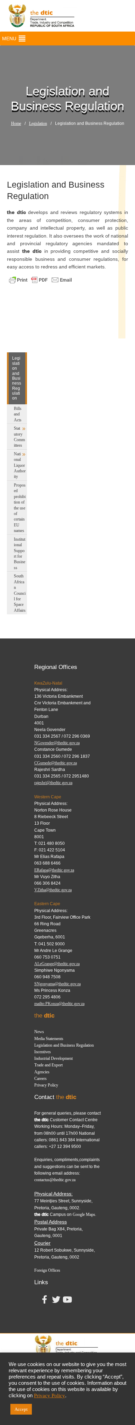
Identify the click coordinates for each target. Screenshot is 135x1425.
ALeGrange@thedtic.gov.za (57, 963)
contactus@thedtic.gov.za (54, 1179)
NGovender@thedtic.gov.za (57, 742)
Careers (40, 1078)
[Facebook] (44, 1301)
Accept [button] (21, 1409)
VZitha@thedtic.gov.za (53, 889)
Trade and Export (48, 1065)
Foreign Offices (47, 1270)
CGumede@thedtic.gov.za (55, 763)
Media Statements (48, 1038)
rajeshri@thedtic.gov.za (53, 782)
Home (16, 123)
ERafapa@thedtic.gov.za (54, 870)
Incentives (42, 1051)
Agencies (42, 1072)
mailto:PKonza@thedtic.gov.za (59, 1003)
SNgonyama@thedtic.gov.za (57, 983)
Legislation (38, 123)
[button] (9, 38)
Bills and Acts (17, 414)
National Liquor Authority (20, 465)
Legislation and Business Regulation (64, 1045)
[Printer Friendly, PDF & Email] (40, 279)
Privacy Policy (46, 1085)
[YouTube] (67, 1301)
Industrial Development (53, 1058)
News (39, 1031)
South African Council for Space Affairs (20, 593)
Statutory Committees (19, 437)
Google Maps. (84, 1214)
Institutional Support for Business (19, 553)
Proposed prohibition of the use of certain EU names (20, 508)
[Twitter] (56, 1301)
